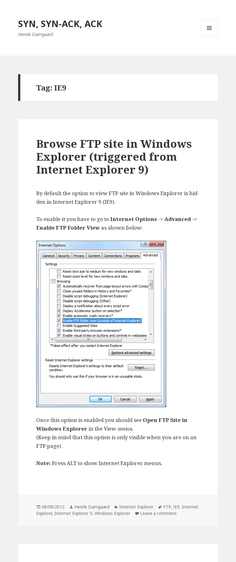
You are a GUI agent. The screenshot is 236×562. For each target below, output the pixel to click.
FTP (167, 507)
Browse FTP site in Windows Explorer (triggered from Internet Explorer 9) (114, 156)
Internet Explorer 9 (73, 513)
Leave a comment (158, 513)
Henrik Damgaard (91, 507)
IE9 (176, 507)
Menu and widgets (209, 36)
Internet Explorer (136, 507)
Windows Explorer (112, 513)
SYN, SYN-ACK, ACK (60, 24)
